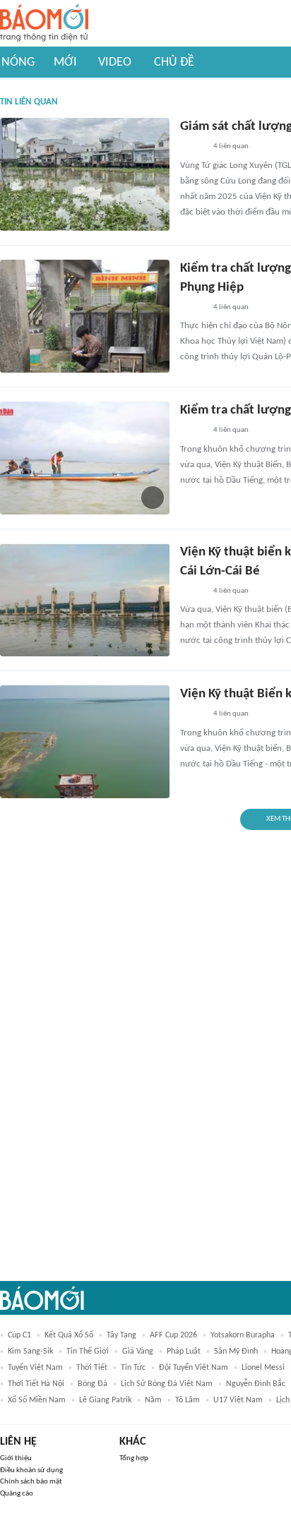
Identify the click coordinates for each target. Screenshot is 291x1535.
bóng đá (92, 1384)
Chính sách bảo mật (31, 1482)
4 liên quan (231, 146)
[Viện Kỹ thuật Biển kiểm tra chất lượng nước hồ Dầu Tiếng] (85, 741)
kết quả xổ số (68, 1335)
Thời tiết (91, 1368)
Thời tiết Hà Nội (36, 1384)
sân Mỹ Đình (236, 1351)
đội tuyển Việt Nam (193, 1368)
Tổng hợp (133, 1458)
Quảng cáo (16, 1494)
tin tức (133, 1368)
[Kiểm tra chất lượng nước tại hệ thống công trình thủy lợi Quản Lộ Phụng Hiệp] (85, 316)
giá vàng (137, 1351)
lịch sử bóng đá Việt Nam (167, 1384)
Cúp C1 (19, 1335)
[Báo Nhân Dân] (192, 147)
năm (153, 1400)
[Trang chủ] (44, 23)
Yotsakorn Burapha (242, 1335)
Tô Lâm (187, 1400)
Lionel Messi (263, 1368)
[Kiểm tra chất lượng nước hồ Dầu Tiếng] (85, 458)
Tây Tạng (121, 1335)
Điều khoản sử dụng (31, 1470)
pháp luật (184, 1351)
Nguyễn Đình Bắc (255, 1384)
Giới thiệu (16, 1458)
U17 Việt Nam (238, 1400)
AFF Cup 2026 (173, 1335)
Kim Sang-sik (30, 1351)
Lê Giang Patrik (105, 1400)
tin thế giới (87, 1351)
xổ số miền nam (37, 1400)
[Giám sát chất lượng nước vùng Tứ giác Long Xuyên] (85, 174)
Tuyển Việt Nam (35, 1368)
